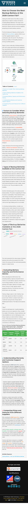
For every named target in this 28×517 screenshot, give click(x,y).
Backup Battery (11, 34)
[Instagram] (16, 486)
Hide (15, 86)
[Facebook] (9, 486)
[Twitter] (11, 486)
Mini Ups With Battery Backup (17, 456)
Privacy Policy (20, 500)
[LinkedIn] (14, 486)
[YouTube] (19, 486)
